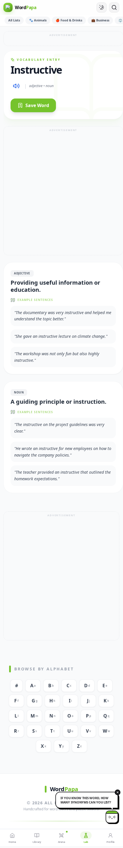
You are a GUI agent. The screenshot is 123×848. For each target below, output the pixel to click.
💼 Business (100, 20)
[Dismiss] (117, 792)
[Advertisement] (63, 38)
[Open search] (114, 7)
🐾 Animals (38, 20)
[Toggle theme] (101, 7)
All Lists (14, 20)
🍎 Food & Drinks (69, 20)
